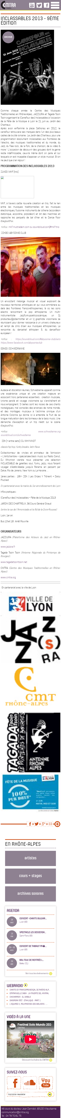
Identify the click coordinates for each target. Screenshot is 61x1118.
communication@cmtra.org (15, 1112)
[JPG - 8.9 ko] (30, 771)
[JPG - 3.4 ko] (30, 662)
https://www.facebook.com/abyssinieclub (21, 342)
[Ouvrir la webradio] (25, 985)
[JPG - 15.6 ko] (30, 711)
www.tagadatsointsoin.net (14, 562)
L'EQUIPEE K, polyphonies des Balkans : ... (28, 1003)
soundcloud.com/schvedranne (16, 435)
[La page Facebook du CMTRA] (14, 1088)
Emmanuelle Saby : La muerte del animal (29, 993)
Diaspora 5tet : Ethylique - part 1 (25, 1000)
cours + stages (30, 875)
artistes (30, 857)
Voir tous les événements (36, 973)
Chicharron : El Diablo (20, 996)
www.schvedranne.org (49, 431)
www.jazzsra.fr (8, 546)
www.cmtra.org (8, 577)
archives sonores (30, 893)
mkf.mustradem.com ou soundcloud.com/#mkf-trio (34, 227)
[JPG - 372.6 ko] (30, 812)
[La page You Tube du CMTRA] (46, 1088)
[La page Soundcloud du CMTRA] (30, 1088)
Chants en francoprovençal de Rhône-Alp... (30, 989)
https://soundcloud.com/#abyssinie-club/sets (37, 339)
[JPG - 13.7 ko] (30, 615)
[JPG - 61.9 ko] (30, 296)
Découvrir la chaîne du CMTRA (35, 1060)
